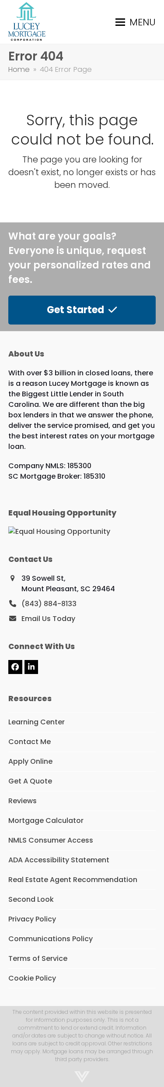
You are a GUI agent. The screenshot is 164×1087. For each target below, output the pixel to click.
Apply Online (30, 761)
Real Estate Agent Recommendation (72, 880)
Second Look (31, 899)
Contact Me (29, 742)
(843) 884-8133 (49, 604)
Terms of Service (37, 958)
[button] (135, 22)
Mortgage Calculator (46, 820)
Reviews (22, 801)
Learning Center (36, 722)
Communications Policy (50, 939)
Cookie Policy (32, 978)
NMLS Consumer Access (50, 840)
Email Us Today (48, 619)
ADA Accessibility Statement (58, 860)
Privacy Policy (32, 919)
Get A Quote (30, 781)
